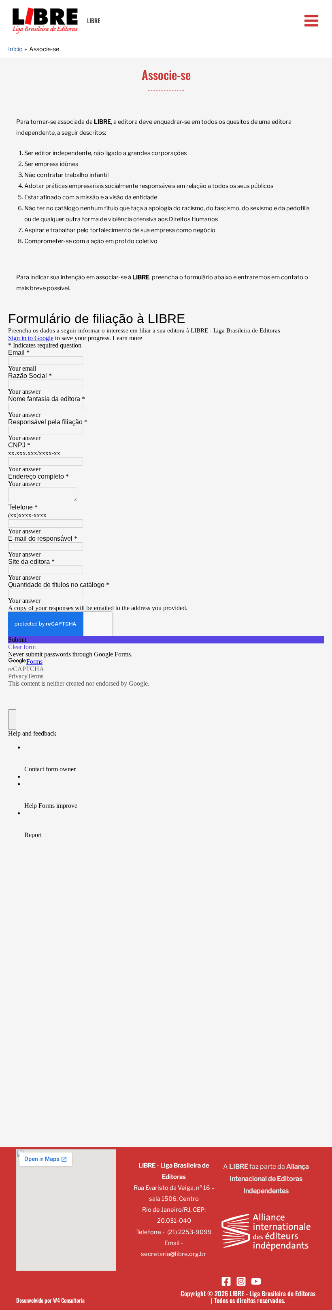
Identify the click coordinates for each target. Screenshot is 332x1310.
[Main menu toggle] (311, 20)
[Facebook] (226, 1281)
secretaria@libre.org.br (173, 1254)
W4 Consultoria (69, 1300)
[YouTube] (256, 1281)
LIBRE (93, 20)
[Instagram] (241, 1281)
